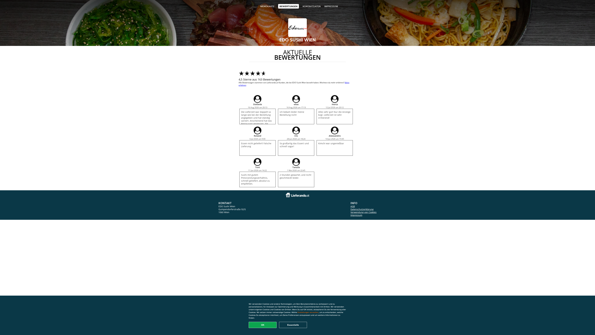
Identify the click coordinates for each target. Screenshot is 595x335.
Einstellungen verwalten (308, 312)
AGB (352, 206)
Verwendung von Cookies (363, 212)
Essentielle (293, 325)
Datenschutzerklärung (362, 209)
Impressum (331, 6)
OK (262, 325)
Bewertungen (289, 6)
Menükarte (267, 6)
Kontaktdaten (312, 6)
